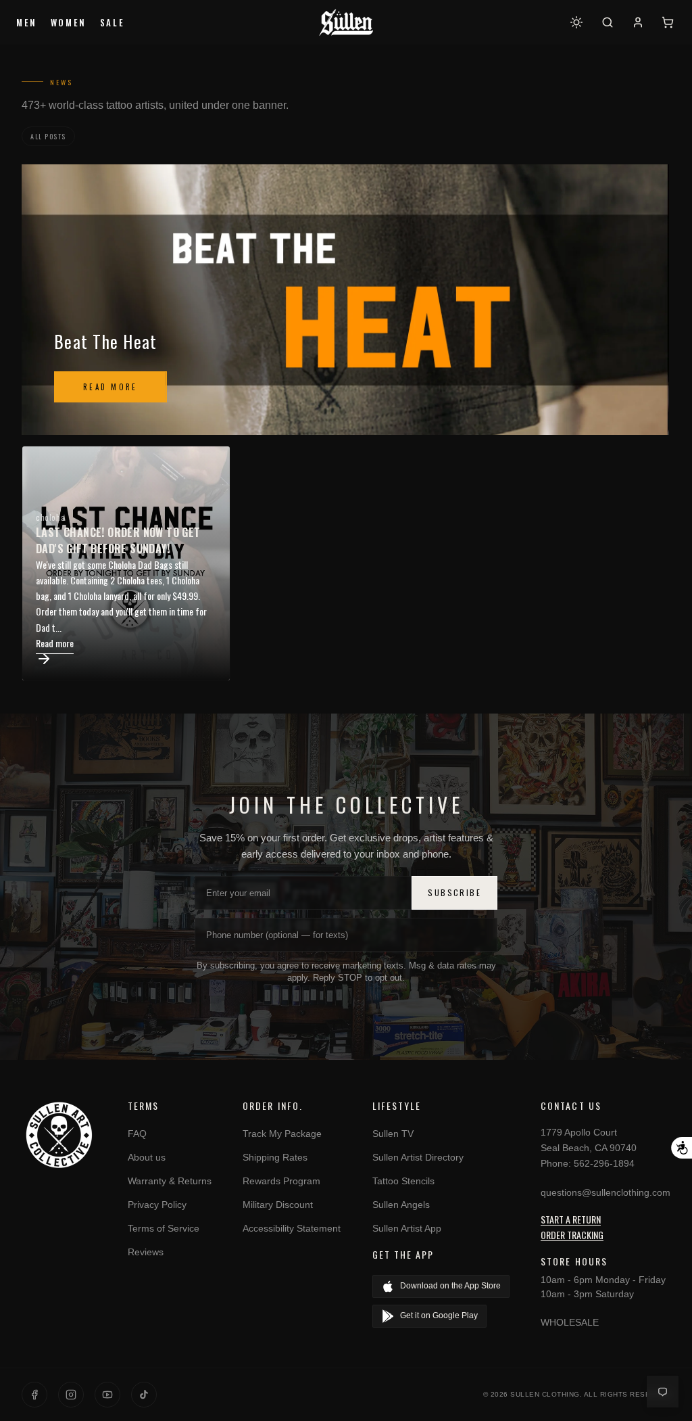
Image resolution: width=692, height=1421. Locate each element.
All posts (48, 136)
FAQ (137, 1133)
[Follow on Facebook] (34, 1394)
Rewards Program (281, 1180)
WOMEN (68, 22)
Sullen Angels (401, 1204)
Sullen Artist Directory (418, 1157)
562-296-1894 (604, 1163)
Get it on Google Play (439, 1315)
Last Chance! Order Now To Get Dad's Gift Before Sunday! (118, 540)
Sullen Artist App (406, 1228)
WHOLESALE (570, 1322)
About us (147, 1157)
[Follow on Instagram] (71, 1394)
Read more (110, 386)
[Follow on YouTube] (107, 1394)
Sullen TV (393, 1133)
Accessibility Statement (292, 1228)
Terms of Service (163, 1228)
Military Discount (278, 1204)
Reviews (146, 1252)
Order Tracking (572, 1235)
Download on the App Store (450, 1285)
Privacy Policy (157, 1204)
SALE (112, 22)
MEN (26, 22)
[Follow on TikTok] (144, 1394)
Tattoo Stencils (403, 1180)
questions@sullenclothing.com (605, 1192)
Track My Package (282, 1133)
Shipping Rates (275, 1157)
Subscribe (454, 892)
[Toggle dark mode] (576, 22)
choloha (50, 517)
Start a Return (571, 1219)
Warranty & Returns (170, 1180)
